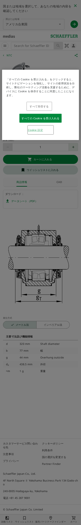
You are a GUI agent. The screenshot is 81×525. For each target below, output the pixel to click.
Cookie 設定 (35, 130)
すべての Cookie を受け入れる (40, 118)
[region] (40, 105)
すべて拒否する (39, 106)
